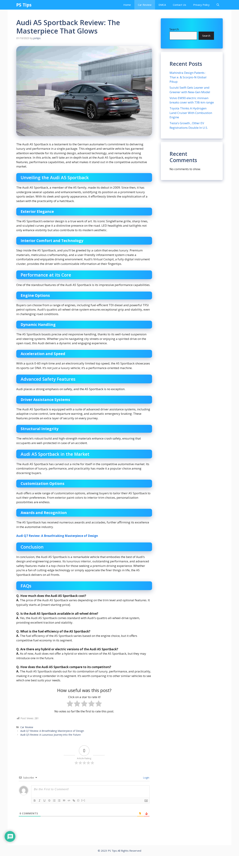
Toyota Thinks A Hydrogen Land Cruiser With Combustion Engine (191, 112)
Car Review (145, 4)
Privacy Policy (201, 4)
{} (78, 800)
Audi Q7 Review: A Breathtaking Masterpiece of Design (57, 536)
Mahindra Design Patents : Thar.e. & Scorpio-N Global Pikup (188, 77)
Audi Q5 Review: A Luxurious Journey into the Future (50, 734)
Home (127, 4)
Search (174, 29)
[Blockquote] (64, 800)
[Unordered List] (59, 800)
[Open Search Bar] (218, 5)
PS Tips (23, 5)
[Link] (73, 800)
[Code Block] (68, 800)
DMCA (162, 4)
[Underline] (44, 800)
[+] (83, 800)
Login (145, 777)
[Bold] (34, 800)
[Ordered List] (54, 800)
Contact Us (179, 4)
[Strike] (49, 800)
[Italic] (39, 800)
